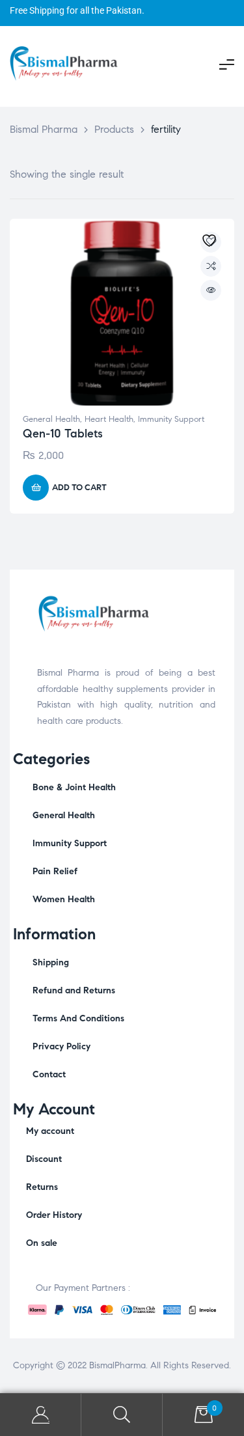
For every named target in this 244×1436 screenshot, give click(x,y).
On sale (41, 1243)
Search (122, 1415)
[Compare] (210, 266)
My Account (40, 1415)
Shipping (51, 962)
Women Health (64, 899)
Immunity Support (171, 419)
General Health (51, 419)
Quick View (210, 290)
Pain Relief (55, 871)
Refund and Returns (74, 990)
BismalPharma (117, 1365)
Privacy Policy (61, 1046)
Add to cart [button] (79, 487)
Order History (54, 1215)
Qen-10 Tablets (63, 433)
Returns (42, 1187)
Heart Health (109, 419)
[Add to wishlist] (210, 242)
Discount (44, 1159)
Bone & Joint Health (74, 787)
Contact (49, 1074)
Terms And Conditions (78, 1018)
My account (50, 1131)
